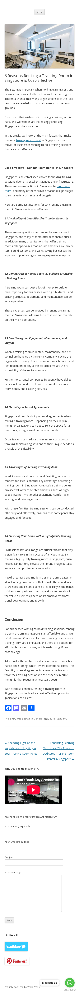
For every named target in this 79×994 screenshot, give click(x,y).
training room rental (28, 140)
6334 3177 (33, 768)
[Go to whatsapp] (70, 982)
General (38, 718)
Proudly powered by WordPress (22, 987)
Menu (40, 12)
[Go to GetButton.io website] (70, 990)
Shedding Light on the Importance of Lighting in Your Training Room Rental (21, 748)
